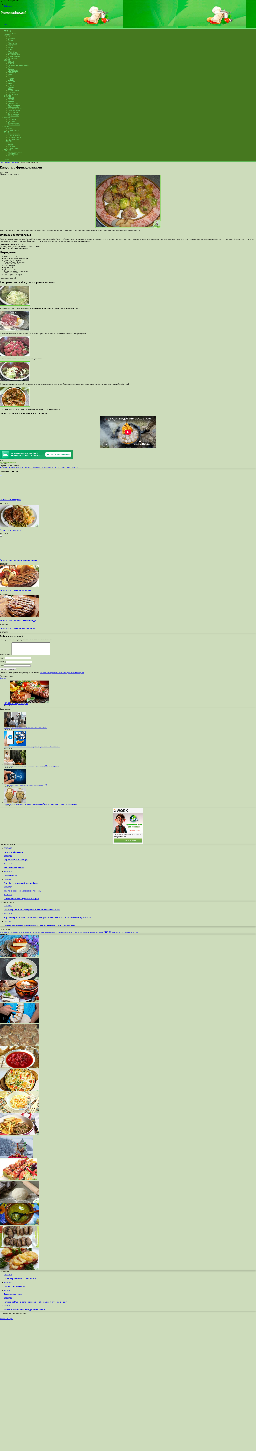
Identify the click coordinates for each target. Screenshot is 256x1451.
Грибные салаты (14, 103)
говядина (6, 932)
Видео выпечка (13, 123)
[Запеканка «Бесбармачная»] (19, 957)
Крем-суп (11, 38)
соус (119, 932)
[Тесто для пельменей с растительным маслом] (19, 1202)
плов (92, 932)
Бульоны (11, 51)
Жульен (11, 85)
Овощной (11, 99)
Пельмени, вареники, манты (18, 65)
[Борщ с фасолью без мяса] (19, 1067)
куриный (49, 932)
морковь (61, 932)
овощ (77, 932)
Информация (13, 33)
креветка (43, 932)
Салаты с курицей (14, 105)
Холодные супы (14, 54)
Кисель (10, 143)
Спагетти (11, 81)
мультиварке (68, 932)
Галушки (11, 87)
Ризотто (11, 74)
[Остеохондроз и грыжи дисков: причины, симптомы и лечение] (19, 1023)
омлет (85, 932)
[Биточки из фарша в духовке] (19, 1045)
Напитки (8, 141)
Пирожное (12, 119)
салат (107, 931)
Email (2, 662)
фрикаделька (11, 462)
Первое (7, 35)
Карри (10, 89)
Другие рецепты (14, 56)
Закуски (7, 132)
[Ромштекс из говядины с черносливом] (16, 556)
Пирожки (11, 121)
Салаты (7, 96)
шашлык (132, 932)
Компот (10, 145)
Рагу (9, 76)
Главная (3, 162)
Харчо (10, 47)
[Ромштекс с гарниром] (19, 526)
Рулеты (11, 80)
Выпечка (8, 118)
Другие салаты (13, 116)
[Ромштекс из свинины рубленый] (19, 586)
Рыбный (11, 101)
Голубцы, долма (14, 72)
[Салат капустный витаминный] (19, 1090)
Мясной (11, 98)
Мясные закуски (14, 134)
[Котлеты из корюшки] (19, 1247)
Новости (11, 155)
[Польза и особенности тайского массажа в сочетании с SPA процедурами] (15, 764)
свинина (114, 932)
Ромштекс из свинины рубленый (15, 590)
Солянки (11, 45)
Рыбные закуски (14, 136)
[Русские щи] (19, 1002)
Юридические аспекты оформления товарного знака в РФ (25, 785)
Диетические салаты (15, 108)
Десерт (7, 127)
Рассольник (12, 44)
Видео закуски (13, 139)
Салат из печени (14, 110)
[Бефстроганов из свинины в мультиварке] (19, 1135)
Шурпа (10, 49)
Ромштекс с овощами (10, 500)
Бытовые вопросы (15, 152)
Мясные (11, 62)
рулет (101, 932)
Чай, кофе (12, 146)
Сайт (2, 665)
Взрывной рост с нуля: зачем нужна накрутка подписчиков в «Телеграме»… (32, 747)
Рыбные (11, 63)
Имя (2, 658)
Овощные (11, 69)
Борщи (10, 40)
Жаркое (11, 78)
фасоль (127, 932)
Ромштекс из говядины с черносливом (18, 560)
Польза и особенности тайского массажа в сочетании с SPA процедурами (31, 766)
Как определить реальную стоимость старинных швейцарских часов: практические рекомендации (40, 804)
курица (56, 932)
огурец (81, 932)
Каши (10, 83)
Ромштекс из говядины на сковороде (18, 621)
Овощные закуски (14, 137)
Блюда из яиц (13, 71)
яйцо (137, 932)
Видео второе (13, 94)
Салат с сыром (13, 114)
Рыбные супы (13, 53)
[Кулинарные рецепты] (13, 21)
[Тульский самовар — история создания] (16, 1157)
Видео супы (12, 58)
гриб (11, 932)
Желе (10, 128)
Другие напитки (14, 148)
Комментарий (5, 654)
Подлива (11, 92)
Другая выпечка (14, 125)
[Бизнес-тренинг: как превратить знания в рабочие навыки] (15, 726)
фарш (122, 932)
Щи (9, 42)
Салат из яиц (13, 112)
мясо (74, 932)
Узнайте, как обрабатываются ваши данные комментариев (62, 673)
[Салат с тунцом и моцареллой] (19, 979)
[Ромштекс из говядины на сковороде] (19, 617)
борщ (1, 932)
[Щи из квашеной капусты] (19, 1224)
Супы (10, 36)
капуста (3, 462)
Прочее (7, 150)
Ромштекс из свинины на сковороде (17, 628)
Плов (10, 67)
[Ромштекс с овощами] (14, 496)
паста (89, 932)
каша (26, 932)
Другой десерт (13, 130)
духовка (15, 932)
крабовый (38, 932)
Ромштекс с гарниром (10, 530)
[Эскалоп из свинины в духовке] (19, 1269)
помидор (97, 932)
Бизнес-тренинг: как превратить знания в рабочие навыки (25, 728)
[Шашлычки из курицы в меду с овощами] (18, 1180)
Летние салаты (13, 107)
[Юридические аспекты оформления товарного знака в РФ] (15, 783)
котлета (31, 932)
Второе (7, 60)
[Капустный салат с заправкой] (19, 1112)
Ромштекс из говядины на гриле (16, 704)
